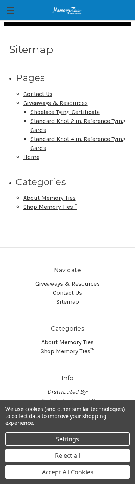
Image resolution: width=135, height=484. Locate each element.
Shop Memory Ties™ (50, 206)
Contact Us (37, 93)
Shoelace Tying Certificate (65, 111)
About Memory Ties (49, 197)
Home (31, 156)
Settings (67, 439)
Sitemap (67, 301)
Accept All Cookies (67, 472)
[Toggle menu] (10, 10)
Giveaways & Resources (55, 102)
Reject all (67, 455)
